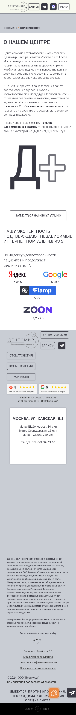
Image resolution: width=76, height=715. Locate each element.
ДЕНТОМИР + (10, 28)
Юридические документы (38, 656)
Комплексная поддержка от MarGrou (31, 682)
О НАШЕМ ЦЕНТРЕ (30, 28)
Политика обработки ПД (38, 651)
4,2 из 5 (38, 318)
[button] (33, 6)
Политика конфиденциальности (38, 662)
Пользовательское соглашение (38, 668)
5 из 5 (38, 298)
